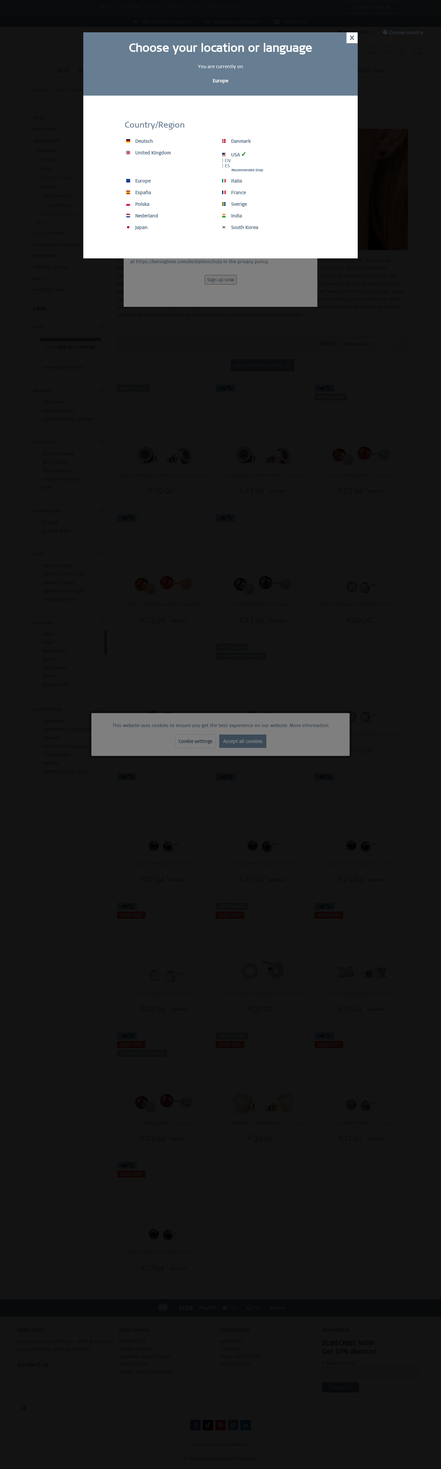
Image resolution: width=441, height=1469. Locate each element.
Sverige (238, 204)
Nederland (146, 215)
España (142, 192)
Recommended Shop (247, 170)
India (236, 215)
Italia (236, 180)
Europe (142, 180)
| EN (226, 160)
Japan (141, 227)
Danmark (240, 141)
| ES (226, 165)
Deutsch (143, 141)
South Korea (244, 227)
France (238, 192)
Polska (141, 204)
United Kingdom (152, 152)
